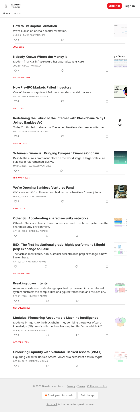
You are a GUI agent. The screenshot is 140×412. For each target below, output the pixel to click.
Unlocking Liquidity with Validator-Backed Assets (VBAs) (57, 352)
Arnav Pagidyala (31, 66)
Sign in (130, 6)
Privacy (71, 386)
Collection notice (97, 386)
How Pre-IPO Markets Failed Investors (42, 87)
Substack (51, 404)
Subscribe (114, 5)
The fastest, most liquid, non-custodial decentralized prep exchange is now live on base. (60, 255)
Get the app (88, 395)
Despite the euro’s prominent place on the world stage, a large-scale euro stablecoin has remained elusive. (59, 159)
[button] (6, 13)
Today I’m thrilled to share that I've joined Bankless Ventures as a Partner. (59, 127)
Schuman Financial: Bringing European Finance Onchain (56, 153)
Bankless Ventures (34, 35)
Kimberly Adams (38, 231)
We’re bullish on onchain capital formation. (40, 31)
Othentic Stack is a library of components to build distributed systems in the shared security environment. (60, 224)
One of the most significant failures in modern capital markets (52, 92)
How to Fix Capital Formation (35, 26)
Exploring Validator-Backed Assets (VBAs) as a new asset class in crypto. (58, 357)
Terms (81, 386)
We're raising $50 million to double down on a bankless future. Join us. (57, 192)
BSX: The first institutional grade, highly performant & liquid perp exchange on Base (59, 247)
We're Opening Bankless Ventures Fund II (44, 187)
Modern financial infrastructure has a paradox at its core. (48, 61)
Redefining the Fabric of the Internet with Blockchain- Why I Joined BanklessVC (59, 120)
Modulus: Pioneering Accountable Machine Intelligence (55, 317)
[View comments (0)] (47, 236)
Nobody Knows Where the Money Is (40, 57)
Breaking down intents (30, 283)
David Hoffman (37, 196)
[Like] (15, 266)
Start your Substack (60, 395)
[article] (70, 33)
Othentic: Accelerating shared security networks (50, 218)
